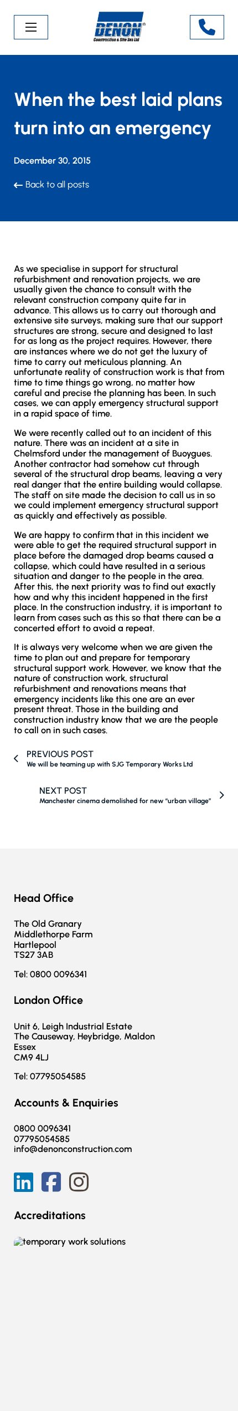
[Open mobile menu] (31, 27)
